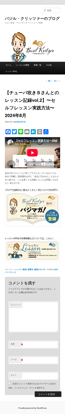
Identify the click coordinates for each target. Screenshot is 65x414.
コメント (16, 304)
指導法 (30, 269)
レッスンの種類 (22, 64)
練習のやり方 (40, 269)
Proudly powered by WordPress (32, 408)
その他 (49, 64)
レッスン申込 (11, 71)
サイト (14, 374)
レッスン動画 (21, 269)
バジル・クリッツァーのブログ (32, 18)
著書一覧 (37, 64)
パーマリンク (10, 272)
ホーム (8, 64)
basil (56, 269)
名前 (16, 343)
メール (16, 359)
